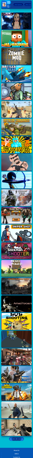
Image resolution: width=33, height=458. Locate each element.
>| (22, 439)
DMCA (17, 454)
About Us (16, 450)
